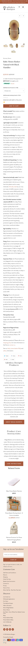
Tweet (7, 356)
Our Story (5, 601)
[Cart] (23, 6)
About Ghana (6, 610)
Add (6, 359)
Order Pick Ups (7, 579)
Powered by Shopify (8, 637)
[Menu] (19, 6)
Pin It (21, 356)
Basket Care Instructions (9, 581)
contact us (12, 345)
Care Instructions (14, 463)
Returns (5, 575)
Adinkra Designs (11, 634)
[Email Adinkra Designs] (13, 629)
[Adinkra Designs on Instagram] (10, 629)
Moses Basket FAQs (8, 617)
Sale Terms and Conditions (9, 572)
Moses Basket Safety (8, 620)
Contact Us (6, 583)
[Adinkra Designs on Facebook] (4, 629)
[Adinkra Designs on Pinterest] (7, 629)
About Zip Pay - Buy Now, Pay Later (12, 590)
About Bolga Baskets (14, 422)
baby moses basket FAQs (14, 348)
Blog (4, 615)
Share (14, 356)
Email (13, 359)
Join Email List (6, 597)
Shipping (5, 577)
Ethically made (13, 186)
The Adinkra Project (8, 603)
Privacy (5, 585)
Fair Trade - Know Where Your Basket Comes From (14, 612)
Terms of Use (6, 588)
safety (5, 351)
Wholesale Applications (9, 599)
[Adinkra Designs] (9, 8)
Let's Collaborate (7, 622)
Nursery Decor (7, 58)
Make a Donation (7, 605)
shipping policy (7, 342)
